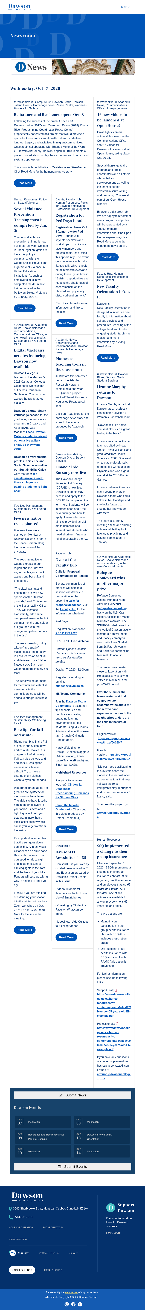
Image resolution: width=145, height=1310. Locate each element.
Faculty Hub (73, 199)
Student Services (107, 380)
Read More (25, 182)
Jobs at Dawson (18, 1239)
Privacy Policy (53, 1270)
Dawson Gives (65, 457)
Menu (133, 7)
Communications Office (28, 334)
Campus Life (43, 102)
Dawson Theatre (49, 1252)
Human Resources (25, 199)
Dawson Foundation (68, 454)
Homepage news (43, 105)
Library (73, 1252)
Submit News (75, 1095)
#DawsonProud (24, 102)
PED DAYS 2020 (66, 633)
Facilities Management (28, 505)
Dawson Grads (61, 102)
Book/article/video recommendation (29, 329)
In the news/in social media (30, 336)
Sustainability (22, 340)
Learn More (113, 1233)
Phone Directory (53, 1227)
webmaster (71, 1292)
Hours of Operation (21, 1227)
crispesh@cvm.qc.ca (70, 685)
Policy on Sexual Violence (30, 201)
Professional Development (72, 209)
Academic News (66, 339)
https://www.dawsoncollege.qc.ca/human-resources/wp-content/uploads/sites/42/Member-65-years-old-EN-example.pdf (114, 1005)
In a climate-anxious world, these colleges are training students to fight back (30, 482)
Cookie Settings (22, 1270)
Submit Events (75, 1167)
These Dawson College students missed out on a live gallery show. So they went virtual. (30, 441)
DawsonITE (63, 845)
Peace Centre (64, 105)
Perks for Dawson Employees (72, 204)
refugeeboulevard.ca (112, 608)
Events (27, 105)
